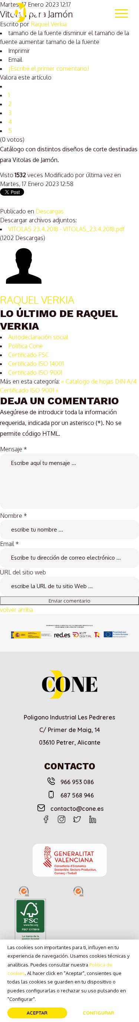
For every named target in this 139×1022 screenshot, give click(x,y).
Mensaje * (13, 449)
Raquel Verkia (37, 299)
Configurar (98, 1013)
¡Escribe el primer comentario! (48, 68)
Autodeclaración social (38, 337)
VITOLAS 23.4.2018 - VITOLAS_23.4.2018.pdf (66, 229)
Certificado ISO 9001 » (29, 390)
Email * (9, 543)
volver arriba (16, 609)
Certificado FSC (28, 354)
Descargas (50, 211)
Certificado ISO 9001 (35, 372)
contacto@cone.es (77, 808)
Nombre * (13, 515)
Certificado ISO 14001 (36, 363)
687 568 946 (77, 795)
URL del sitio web (23, 572)
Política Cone (25, 346)
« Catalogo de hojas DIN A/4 (99, 381)
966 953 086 (77, 782)
